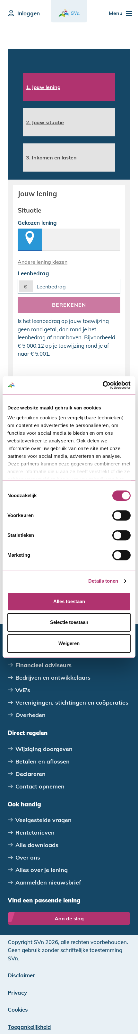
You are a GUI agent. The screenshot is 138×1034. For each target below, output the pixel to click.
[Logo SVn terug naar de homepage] (69, 13)
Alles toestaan (69, 601)
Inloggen (28, 13)
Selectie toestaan (69, 622)
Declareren (30, 774)
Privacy (17, 992)
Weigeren (69, 643)
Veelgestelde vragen (43, 820)
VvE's (22, 690)
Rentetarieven (35, 832)
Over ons (27, 857)
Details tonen (103, 581)
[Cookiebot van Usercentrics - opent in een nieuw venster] (102, 385)
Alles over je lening (41, 870)
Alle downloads (36, 845)
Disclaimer (21, 975)
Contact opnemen (40, 786)
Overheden (30, 715)
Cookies (18, 1009)
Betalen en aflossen (42, 761)
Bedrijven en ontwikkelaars (53, 677)
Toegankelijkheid (29, 1026)
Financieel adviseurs (43, 665)
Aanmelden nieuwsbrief (48, 882)
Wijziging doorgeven (44, 749)
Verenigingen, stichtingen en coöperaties (71, 702)
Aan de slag (69, 918)
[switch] (121, 515)
